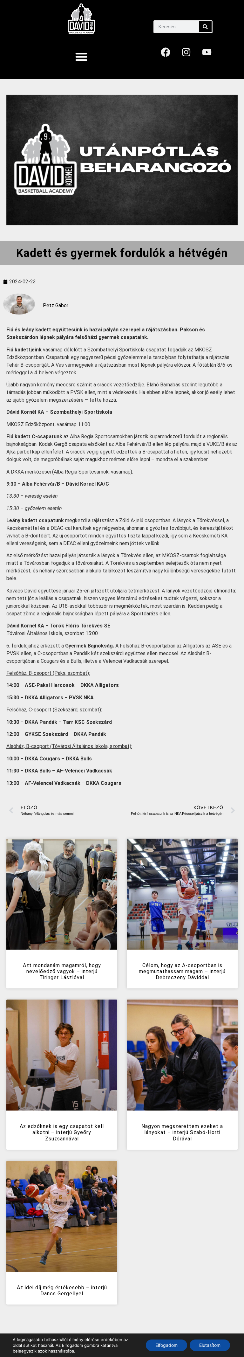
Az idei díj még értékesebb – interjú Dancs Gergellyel (62, 1290)
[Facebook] (165, 52)
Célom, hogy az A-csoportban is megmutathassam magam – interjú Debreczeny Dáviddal (182, 971)
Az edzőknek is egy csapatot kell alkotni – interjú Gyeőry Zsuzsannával (62, 1132)
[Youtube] (206, 52)
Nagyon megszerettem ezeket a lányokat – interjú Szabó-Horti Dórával (182, 1132)
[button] (81, 56)
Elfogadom (166, 1345)
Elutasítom (209, 1345)
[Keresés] (205, 26)
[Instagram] (186, 52)
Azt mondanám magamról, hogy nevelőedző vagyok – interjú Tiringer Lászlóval (62, 971)
